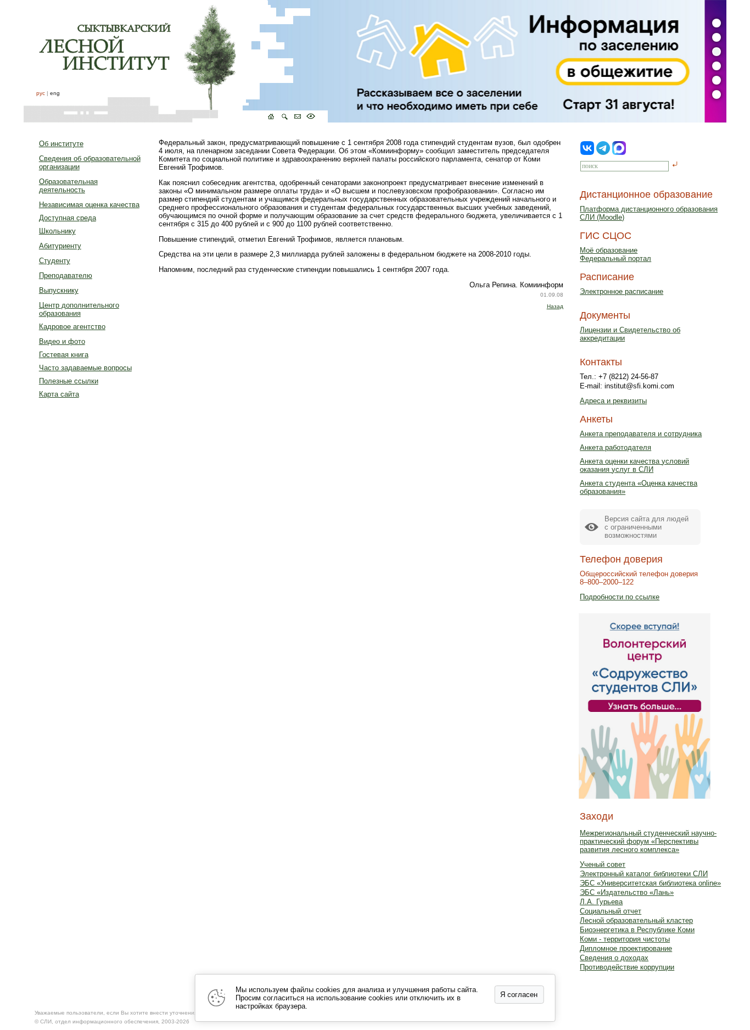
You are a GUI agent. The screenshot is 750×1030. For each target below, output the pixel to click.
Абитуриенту (60, 246)
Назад (555, 306)
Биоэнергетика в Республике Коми (637, 930)
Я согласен (519, 994)
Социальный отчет (610, 911)
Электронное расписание (621, 291)
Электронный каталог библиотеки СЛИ (644, 874)
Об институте (61, 144)
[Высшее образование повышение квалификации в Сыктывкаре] (176, 61)
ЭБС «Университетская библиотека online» (650, 883)
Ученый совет (602, 864)
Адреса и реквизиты (613, 401)
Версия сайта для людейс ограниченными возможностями (647, 527)
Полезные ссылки (68, 381)
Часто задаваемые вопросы (85, 368)
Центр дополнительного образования (79, 309)
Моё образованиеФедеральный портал (615, 254)
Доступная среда (67, 218)
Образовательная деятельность (68, 185)
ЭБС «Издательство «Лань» (627, 892)
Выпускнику (59, 290)
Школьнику (57, 231)
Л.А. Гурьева (601, 902)
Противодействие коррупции (627, 967)
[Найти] (675, 165)
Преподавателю (65, 275)
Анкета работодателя (615, 447)
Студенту (54, 261)
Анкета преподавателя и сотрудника (641, 434)
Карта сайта (59, 394)
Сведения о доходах (614, 958)
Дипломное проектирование (626, 948)
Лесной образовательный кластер (636, 920)
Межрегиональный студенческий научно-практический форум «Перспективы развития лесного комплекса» (648, 841)
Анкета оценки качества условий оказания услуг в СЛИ (634, 465)
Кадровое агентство (72, 326)
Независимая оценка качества (89, 205)
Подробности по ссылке (619, 597)
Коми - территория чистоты (625, 939)
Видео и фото (62, 341)
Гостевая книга (63, 354)
